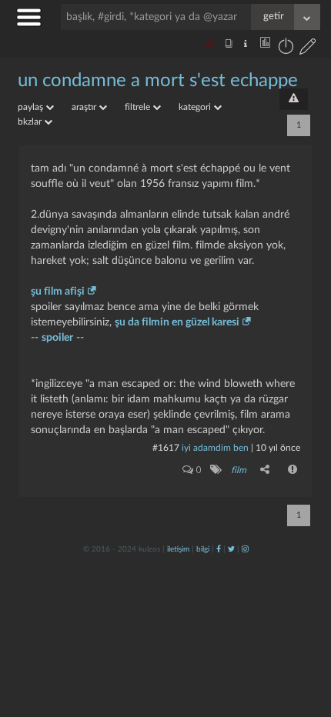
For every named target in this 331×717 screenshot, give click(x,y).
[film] (215, 469)
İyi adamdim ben (215, 447)
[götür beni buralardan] (304, 638)
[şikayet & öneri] (293, 99)
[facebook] (218, 549)
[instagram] (245, 549)
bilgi (202, 549)
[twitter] (231, 549)
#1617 (165, 447)
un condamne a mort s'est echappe (158, 81)
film (238, 470)
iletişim (178, 549)
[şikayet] (293, 469)
